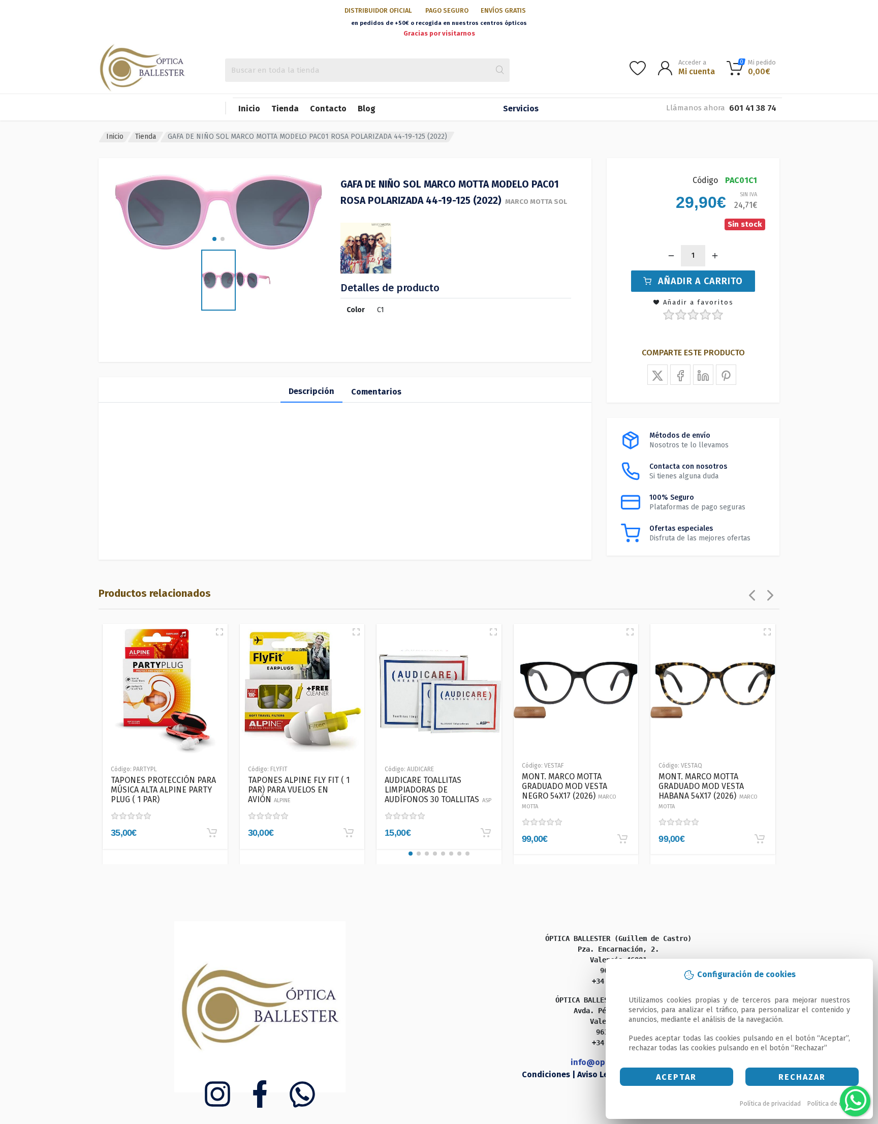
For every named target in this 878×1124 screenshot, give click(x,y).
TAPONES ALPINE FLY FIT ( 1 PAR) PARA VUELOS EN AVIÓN (299, 789)
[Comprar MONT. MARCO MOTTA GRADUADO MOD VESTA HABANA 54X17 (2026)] (759, 839)
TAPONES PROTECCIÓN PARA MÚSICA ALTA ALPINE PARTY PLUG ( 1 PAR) (163, 789)
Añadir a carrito (700, 281)
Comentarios (376, 392)
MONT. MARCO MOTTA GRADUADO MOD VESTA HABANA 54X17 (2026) (708, 791)
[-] (671, 255)
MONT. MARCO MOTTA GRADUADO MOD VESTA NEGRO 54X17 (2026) (569, 791)
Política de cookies (834, 1103)
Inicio (249, 108)
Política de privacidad (770, 1103)
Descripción (311, 391)
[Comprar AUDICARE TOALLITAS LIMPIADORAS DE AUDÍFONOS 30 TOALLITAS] (486, 833)
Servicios (521, 108)
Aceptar (676, 1077)
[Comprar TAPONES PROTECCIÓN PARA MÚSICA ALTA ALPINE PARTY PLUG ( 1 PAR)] (212, 833)
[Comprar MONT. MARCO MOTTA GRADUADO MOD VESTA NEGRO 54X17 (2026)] (622, 839)
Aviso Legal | (602, 1074)
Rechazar (802, 1077)
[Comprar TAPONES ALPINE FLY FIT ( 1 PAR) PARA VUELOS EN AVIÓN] (348, 833)
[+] (715, 255)
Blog (366, 108)
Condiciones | (549, 1074)
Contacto (328, 108)
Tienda (285, 108)
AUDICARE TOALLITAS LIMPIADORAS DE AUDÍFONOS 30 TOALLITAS (438, 789)
